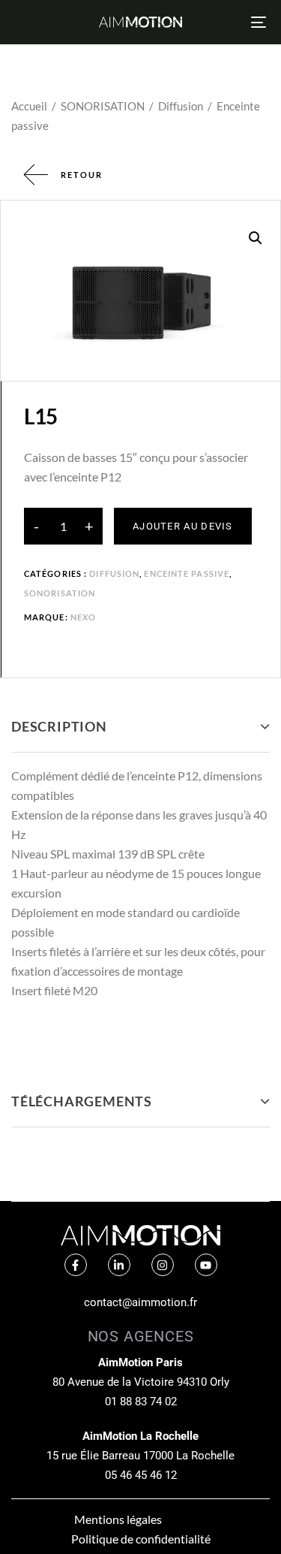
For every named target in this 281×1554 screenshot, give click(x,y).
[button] (255, 238)
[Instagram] (162, 1265)
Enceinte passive (186, 573)
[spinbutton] (63, 526)
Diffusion (180, 106)
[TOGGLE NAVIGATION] (224, 22)
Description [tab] (59, 726)
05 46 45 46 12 (141, 1475)
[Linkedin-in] (119, 1265)
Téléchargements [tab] (81, 1101)
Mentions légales (118, 1519)
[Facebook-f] (75, 1265)
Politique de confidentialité (141, 1538)
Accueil (29, 106)
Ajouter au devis (183, 526)
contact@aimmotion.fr (140, 1302)
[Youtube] (206, 1265)
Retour (82, 175)
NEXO (83, 617)
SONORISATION (103, 106)
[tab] (140, 727)
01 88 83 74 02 (141, 1401)
